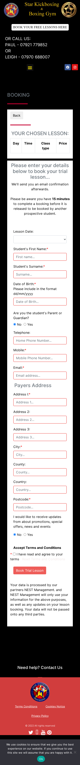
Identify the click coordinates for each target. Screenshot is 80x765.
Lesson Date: (23, 231)
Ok (41, 759)
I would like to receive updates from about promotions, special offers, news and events (37, 522)
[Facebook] (68, 67)
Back (17, 115)
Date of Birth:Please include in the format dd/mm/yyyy (35, 289)
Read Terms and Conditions (43, 559)
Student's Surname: (29, 266)
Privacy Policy (40, 715)
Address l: (21, 394)
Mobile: (19, 350)
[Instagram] (75, 67)
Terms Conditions (26, 706)
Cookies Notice (55, 706)
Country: (20, 482)
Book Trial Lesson (29, 570)
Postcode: (22, 499)
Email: (18, 368)
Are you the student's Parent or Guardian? (37, 315)
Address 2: (21, 412)
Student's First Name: (30, 249)
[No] (75, 752)
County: (19, 464)
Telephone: (21, 333)
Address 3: (21, 429)
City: (17, 447)
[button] (30, 67)
